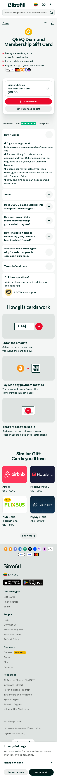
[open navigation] (4, 5)
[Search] (51, 12)
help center (21, 281)
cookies (16, 751)
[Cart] (52, 5)
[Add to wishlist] (45, 23)
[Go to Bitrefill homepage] (16, 5)
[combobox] (25, 12)
